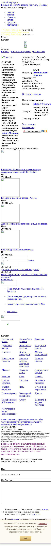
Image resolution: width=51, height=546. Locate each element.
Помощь (43, 5)
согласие (44, 509)
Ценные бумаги (9, 393)
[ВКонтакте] (42, 131)
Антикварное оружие (41, 371)
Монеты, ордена (39, 359)
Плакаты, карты (23, 371)
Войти (31, 260)
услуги (10, 20)
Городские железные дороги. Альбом (19, 198)
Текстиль (23, 380)
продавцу (11, 22)
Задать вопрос (29, 124)
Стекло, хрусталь (6, 381)
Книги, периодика (24, 353)
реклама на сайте (34, 419)
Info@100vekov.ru (10, 133)
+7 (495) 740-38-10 (11, 34)
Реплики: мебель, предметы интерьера (24, 362)
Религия (6, 376)
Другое (38, 393)
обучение (11, 17)
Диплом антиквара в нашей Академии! (20, 269)
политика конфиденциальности (16, 424)
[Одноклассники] (45, 131)
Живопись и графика (21, 51)
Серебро (39, 376)
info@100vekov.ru (42, 104)
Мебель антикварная (41, 353)
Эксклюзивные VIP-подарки (9, 401)
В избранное (28, 127)
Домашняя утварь (7, 346)
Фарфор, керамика (6, 388)
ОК (25, 538)
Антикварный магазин (40, 73)
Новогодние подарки (8, 359)
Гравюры (39, 339)
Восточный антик (7, 340)
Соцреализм (39, 51)
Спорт (22, 400)
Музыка (5, 370)
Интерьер (6, 352)
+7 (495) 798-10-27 (11, 29)
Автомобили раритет (25, 340)
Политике (35, 514)
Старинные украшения (40, 388)
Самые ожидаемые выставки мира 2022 (26, 304)
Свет (21, 376)
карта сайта (36, 422)
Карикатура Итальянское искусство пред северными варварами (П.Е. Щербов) (21, 170)
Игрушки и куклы (40, 346)
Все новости (7, 279)
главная (10, 12)
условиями (42, 523)
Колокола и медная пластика (40, 402)
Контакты (33, 5)
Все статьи (12, 311)
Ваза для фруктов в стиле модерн (17, 249)
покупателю (13, 25)
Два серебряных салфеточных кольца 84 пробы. (24, 224)
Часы (21, 387)
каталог (10, 15)
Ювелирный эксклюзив (25, 394)
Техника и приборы (40, 381)
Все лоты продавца (31, 94)
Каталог (5, 51)
